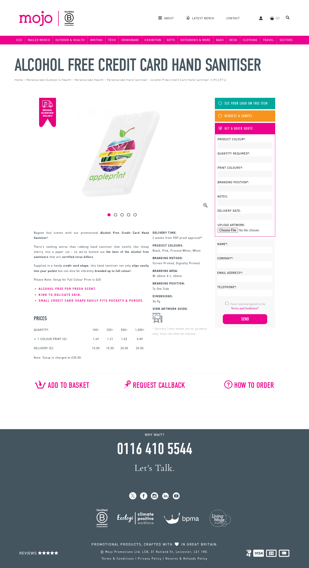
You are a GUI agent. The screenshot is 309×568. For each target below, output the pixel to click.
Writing (96, 40)
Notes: (223, 197)
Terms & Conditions (118, 559)
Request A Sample (238, 116)
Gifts (171, 40)
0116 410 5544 (154, 449)
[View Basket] (272, 18)
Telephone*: (227, 287)
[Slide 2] (115, 215)
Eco (19, 40)
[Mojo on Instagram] (154, 496)
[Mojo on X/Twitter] (133, 496)
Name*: (222, 244)
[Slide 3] (122, 215)
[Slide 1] (109, 215)
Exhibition (153, 40)
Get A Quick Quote (239, 129)
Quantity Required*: (234, 154)
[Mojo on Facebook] (143, 496)
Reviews (28, 553)
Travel (268, 40)
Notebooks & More (196, 40)
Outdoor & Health (70, 40)
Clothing (250, 40)
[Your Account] (258, 18)
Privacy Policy (150, 559)
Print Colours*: (230, 168)
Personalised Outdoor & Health (48, 80)
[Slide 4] (128, 215)
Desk (233, 40)
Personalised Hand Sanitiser (127, 80)
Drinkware (130, 40)
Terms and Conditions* (245, 308)
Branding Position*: (233, 182)
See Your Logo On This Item (246, 103)
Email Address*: (230, 273)
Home (18, 80)
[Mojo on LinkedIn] (165, 496)
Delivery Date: (229, 211)
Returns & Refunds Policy (186, 559)
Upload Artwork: (231, 225)
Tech (112, 40)
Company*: (225, 258)
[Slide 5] (135, 215)
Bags (220, 40)
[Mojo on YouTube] (176, 496)
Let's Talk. (154, 468)
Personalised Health (89, 80)
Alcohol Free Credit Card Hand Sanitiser (137, 65)
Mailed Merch (39, 40)
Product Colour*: (232, 139)
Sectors (286, 40)
